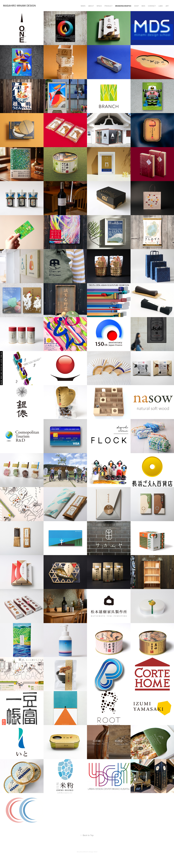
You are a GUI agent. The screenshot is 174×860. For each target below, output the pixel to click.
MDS (143, 6)
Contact (152, 6)
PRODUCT (108, 6)
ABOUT (91, 6)
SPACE (99, 6)
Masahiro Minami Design (19, 5)
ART (167, 6)
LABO (160, 6)
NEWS (83, 6)
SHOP (136, 6)
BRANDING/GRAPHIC (123, 6)
